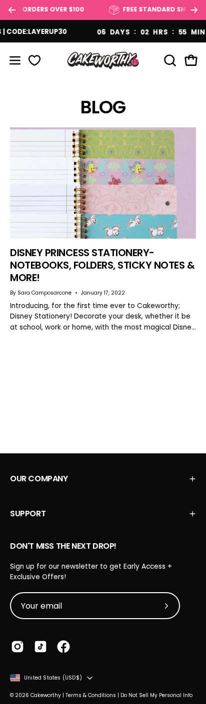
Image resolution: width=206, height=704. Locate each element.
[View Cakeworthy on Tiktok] (40, 646)
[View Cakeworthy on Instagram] (17, 646)
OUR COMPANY (39, 478)
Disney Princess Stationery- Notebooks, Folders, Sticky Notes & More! (102, 265)
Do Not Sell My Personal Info (156, 695)
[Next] (194, 9)
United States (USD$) (53, 678)
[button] (169, 60)
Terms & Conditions (91, 695)
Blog (103, 107)
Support (28, 513)
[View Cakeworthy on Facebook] (63, 646)
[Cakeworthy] (103, 60)
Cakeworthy (45, 695)
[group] (103, 10)
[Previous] (12, 9)
